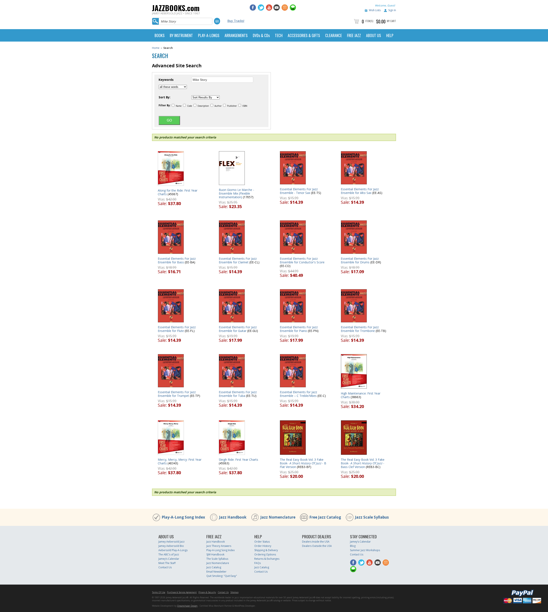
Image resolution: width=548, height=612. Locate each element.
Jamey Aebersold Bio (171, 546)
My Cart (391, 21)
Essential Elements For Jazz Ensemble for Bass (177, 260)
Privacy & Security (207, 592)
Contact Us (165, 567)
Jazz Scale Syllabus (372, 517)
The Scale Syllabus (217, 559)
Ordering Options (265, 554)
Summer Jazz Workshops (365, 550)
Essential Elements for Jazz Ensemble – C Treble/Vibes (298, 394)
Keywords (166, 79)
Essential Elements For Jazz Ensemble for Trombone (360, 329)
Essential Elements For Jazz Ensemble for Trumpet (177, 394)
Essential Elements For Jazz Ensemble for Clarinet (238, 260)
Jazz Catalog (213, 567)
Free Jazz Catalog (325, 517)
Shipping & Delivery (266, 550)
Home (155, 48)
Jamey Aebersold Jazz (171, 541)
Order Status (262, 541)
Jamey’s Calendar (168, 559)
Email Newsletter (216, 571)
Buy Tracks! (235, 20)
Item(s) (369, 21)
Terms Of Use (158, 592)
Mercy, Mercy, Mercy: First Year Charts (179, 461)
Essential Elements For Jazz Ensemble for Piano (299, 329)
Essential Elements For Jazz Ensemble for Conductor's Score (302, 260)
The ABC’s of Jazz (168, 554)
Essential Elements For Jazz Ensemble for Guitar (238, 329)
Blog (353, 546)
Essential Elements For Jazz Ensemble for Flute (177, 329)
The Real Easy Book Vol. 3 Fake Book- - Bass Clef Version (362, 463)
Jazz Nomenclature (277, 517)
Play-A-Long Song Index (183, 517)
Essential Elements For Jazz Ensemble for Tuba (238, 394)
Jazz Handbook (232, 517)
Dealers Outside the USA (317, 546)
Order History (262, 546)
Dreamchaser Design (187, 605)
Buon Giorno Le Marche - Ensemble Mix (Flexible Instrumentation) (236, 193)
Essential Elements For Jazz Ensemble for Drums (360, 260)
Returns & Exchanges (266, 559)
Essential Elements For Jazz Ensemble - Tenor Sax (299, 191)
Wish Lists (375, 10)
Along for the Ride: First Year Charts (177, 192)
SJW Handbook (215, 554)
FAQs (257, 563)
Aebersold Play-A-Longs (173, 550)
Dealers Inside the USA (315, 541)
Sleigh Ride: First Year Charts (238, 460)
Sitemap (234, 592)
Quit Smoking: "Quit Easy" (221, 576)
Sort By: (164, 97)
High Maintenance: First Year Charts (360, 395)
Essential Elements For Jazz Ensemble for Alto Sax (360, 191)
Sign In (392, 10)
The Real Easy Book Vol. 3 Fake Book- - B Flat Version (303, 463)
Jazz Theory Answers (218, 546)
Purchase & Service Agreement (182, 592)
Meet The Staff (167, 563)
